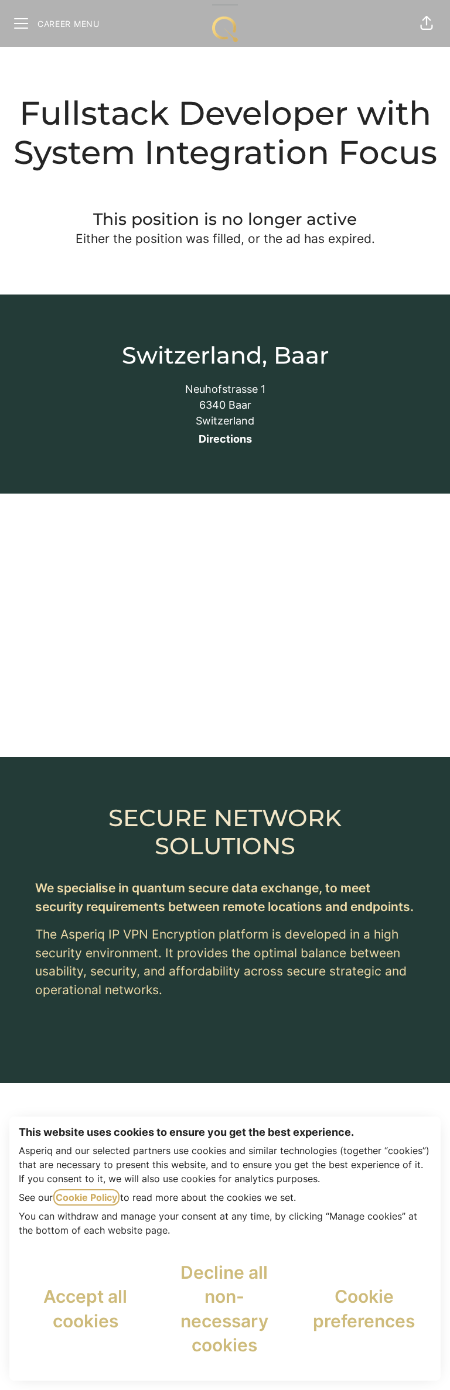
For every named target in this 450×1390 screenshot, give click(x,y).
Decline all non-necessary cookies (224, 1308)
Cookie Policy (86, 1197)
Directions (225, 439)
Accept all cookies (85, 1308)
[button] (426, 23)
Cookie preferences (364, 1308)
